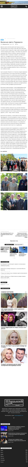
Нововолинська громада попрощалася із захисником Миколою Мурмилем (13, 269)
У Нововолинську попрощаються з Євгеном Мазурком (4, 251)
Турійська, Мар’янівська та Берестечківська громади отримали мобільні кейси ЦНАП (13, 277)
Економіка (3, 460)
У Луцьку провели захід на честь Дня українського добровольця (13, 254)
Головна (2, 38)
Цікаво (2, 454)
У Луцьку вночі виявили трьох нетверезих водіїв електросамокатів (14, 273)
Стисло (2, 462)
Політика (2, 458)
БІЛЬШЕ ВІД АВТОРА (18, 244)
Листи (2, 452)
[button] (26, 6)
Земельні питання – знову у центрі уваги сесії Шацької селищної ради (21, 235)
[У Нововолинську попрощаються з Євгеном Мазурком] (5, 248)
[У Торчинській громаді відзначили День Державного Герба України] (23, 250)
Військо (2, 456)
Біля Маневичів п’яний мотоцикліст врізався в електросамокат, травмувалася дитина (13, 265)
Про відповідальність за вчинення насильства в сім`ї (7, 234)
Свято (2, 39)
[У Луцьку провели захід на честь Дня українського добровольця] (14, 250)
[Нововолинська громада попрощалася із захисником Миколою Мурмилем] (4, 435)
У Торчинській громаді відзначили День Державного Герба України (22, 254)
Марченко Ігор (6, 44)
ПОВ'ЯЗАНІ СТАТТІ (9, 244)
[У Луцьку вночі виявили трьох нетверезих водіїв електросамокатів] (4, 441)
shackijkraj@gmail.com (18, 415)
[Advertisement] (14, 23)
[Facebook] (14, 418)
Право (2, 450)
